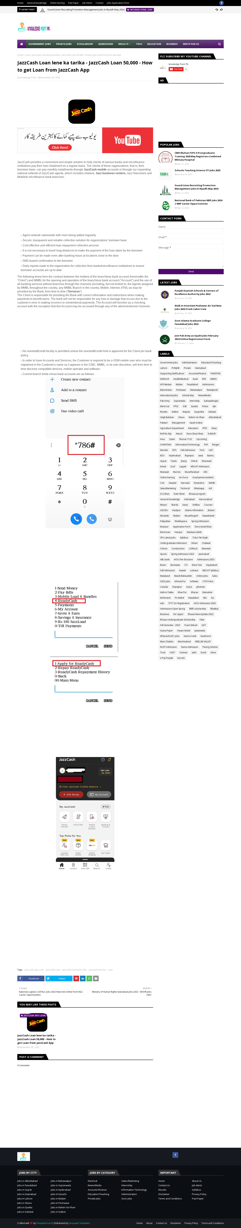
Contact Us (164, 1185)
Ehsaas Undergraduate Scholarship (177, 619)
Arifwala (194, 581)
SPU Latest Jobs (168, 537)
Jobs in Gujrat (24, 1189)
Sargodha (199, 411)
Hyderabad (174, 455)
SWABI (212, 482)
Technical (185, 488)
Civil (162, 482)
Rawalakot (193, 597)
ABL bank (165, 559)
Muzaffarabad (192, 471)
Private (187, 368)
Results (163, 411)
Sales (214, 575)
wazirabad (203, 554)
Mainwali (206, 548)
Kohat (163, 466)
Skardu (174, 504)
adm (194, 652)
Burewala (175, 564)
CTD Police (208, 581)
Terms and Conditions (170, 1198)
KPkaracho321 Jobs (169, 636)
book (203, 652)
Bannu (210, 455)
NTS (174, 450)
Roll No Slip (165, 433)
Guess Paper (166, 630)
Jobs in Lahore (24, 1198)
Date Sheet (179, 493)
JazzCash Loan (53, 969)
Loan (27, 54)
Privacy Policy (199, 1194)
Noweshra (199, 482)
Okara (181, 417)
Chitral (194, 461)
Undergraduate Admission (173, 543)
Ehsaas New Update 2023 (200, 614)
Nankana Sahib (194, 532)
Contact (99, 2)
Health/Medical (180, 378)
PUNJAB (175, 368)
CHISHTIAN (165, 444)
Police (205, 406)
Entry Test (197, 564)
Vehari (194, 543)
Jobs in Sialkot (58, 1211)
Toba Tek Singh (200, 537)
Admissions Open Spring (172, 608)
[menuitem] (21, 44)
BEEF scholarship (197, 608)
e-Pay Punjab (166, 657)
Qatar (172, 439)
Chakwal (206, 543)
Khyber (176, 515)
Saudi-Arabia (195, 422)
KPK (204, 378)
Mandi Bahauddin (183, 575)
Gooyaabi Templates (79, 1223)
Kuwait (182, 570)
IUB (184, 406)
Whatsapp (199, 488)
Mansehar (207, 592)
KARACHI (164, 378)
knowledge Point (28, 77)
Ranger (215, 444)
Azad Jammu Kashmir (203, 477)
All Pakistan (165, 384)
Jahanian (200, 586)
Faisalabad (192, 384)
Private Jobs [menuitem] (64, 44)
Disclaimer (164, 1194)
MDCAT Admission (200, 466)
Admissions (208, 384)
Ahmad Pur (180, 581)
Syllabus (184, 537)
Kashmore (206, 636)
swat (200, 455)
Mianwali (164, 471)
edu (162, 603)
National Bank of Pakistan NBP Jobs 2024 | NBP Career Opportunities (198, 202)
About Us (197, 1180)
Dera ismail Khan (203, 526)
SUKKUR (212, 433)
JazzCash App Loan (34, 969)
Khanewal (206, 461)
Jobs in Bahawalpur (61, 1180)
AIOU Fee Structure (183, 559)
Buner (163, 564)
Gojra (189, 586)
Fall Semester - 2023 (170, 625)
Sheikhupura (181, 521)
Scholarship (188, 395)
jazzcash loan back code (74, 969)
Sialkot (175, 411)
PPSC (176, 406)
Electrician (165, 532)
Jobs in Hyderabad (61, 1189)
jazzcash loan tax (97, 969)
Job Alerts (87, 2)
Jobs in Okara (24, 1203)
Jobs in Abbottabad (27, 1180)
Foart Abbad (191, 625)
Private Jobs (94, 1198)
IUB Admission (167, 570)
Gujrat (163, 461)
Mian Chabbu (166, 641)
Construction (178, 548)
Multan (179, 384)
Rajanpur (189, 455)
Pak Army (165, 400)
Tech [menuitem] (139, 44)
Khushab (164, 515)
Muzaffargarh (191, 515)
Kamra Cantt (190, 636)
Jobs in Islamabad (26, 1194)
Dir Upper (178, 614)
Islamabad (200, 368)
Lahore (163, 368)
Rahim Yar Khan (196, 417)
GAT (204, 625)
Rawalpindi (212, 389)
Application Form (181, 526)
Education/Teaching (211, 362)
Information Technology (134, 1189)
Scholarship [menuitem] (85, 44)
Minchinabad (184, 641)
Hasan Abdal (183, 630)
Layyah (182, 466)
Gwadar (173, 482)
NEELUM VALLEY (203, 641)
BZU (162, 455)
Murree (176, 471)
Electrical (92, 1180)
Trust (162, 652)
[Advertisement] (159, 26)
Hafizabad (189, 499)
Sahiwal (212, 411)
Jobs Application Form (118, 2)
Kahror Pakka (166, 592)
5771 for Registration (178, 603)
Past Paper (73, 2)
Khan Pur (182, 592)
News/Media (204, 395)
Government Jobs (169, 362)
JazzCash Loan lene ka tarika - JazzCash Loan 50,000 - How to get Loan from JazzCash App (36, 1039)
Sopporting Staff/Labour (172, 373)
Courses (208, 504)
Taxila (174, 461)
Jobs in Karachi (59, 1194)
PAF (206, 444)
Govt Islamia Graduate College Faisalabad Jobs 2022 (193, 322)
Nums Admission (189, 646)
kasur (185, 504)
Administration (189, 362)
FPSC (205, 428)
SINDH (213, 378)
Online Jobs (202, 575)
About (149, 1223)
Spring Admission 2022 (182, 554)
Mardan (164, 450)
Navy (214, 428)
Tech (202, 450)
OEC (205, 471)
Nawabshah (208, 515)
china (213, 652)
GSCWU (164, 510)
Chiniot (163, 548)
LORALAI (193, 548)
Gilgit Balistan (167, 417)
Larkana (194, 570)
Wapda (186, 411)
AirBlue (196, 504)
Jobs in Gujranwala (61, 1185)
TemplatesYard (44, 1223)
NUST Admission (168, 646)
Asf (210, 488)
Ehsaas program (197, 493)
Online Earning (57, 2)
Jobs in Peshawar (60, 1203)
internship (195, 400)
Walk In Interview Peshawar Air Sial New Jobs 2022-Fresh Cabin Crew (198, 307)
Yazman (183, 652)
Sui (212, 597)
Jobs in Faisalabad (27, 1185)
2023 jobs (165, 581)
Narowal (185, 482)
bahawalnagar (211, 400)
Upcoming (201, 439)
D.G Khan (164, 493)
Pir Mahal (179, 597)
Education (193, 428)
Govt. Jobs (126, 1198)
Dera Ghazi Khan (195, 433)
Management (178, 422)
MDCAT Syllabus (211, 570)
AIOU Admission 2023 (205, 603)
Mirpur (163, 504)
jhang (183, 461)
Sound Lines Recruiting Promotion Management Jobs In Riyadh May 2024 (85, 9)
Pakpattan (165, 521)
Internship (126, 1185)
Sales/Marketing (168, 488)
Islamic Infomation (194, 510)
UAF (211, 450)
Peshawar (181, 389)
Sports (163, 554)
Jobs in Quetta (24, 1207)
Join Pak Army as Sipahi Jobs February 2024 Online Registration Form (196, 337)
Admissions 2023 (205, 559)
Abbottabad (215, 417)
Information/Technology (188, 444)
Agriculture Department (172, 428)
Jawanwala (200, 630)
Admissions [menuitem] (105, 44)
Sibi (205, 597)
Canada (164, 586)
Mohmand (165, 597)
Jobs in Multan (58, 1198)
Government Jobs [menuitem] (39, 44)
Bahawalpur (196, 389)
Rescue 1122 (185, 439)
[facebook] (221, 3)
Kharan (194, 592)
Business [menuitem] (172, 44)
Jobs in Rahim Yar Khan (63, 1207)
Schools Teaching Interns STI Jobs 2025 (197, 170)
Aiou (162, 439)
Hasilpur (176, 510)
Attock (179, 433)
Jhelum (211, 510)
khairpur (164, 526)
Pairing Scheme (210, 646)
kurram (181, 657)
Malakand (165, 575)
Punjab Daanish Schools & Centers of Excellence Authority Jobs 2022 (197, 292)
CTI (186, 564)
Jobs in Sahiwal (25, 1211)
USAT (172, 652)
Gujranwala (179, 400)
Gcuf (172, 466)
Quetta (194, 406)
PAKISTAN (215, 373)
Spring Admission (200, 521)
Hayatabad (211, 564)
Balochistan (166, 389)
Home (20, 2)
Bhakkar (214, 608)
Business (164, 614)
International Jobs (169, 395)
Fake (202, 619)
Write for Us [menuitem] (191, 44)
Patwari (164, 422)
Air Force (183, 477)
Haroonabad (205, 499)
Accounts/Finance (197, 373)
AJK (214, 406)
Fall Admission (188, 450)
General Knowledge (37, 2)
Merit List (164, 406)
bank (195, 378)
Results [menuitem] (123, 44)
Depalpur (177, 586)
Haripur (178, 532)
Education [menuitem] (154, 44)
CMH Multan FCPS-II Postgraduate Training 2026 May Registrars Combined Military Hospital (198, 156)
